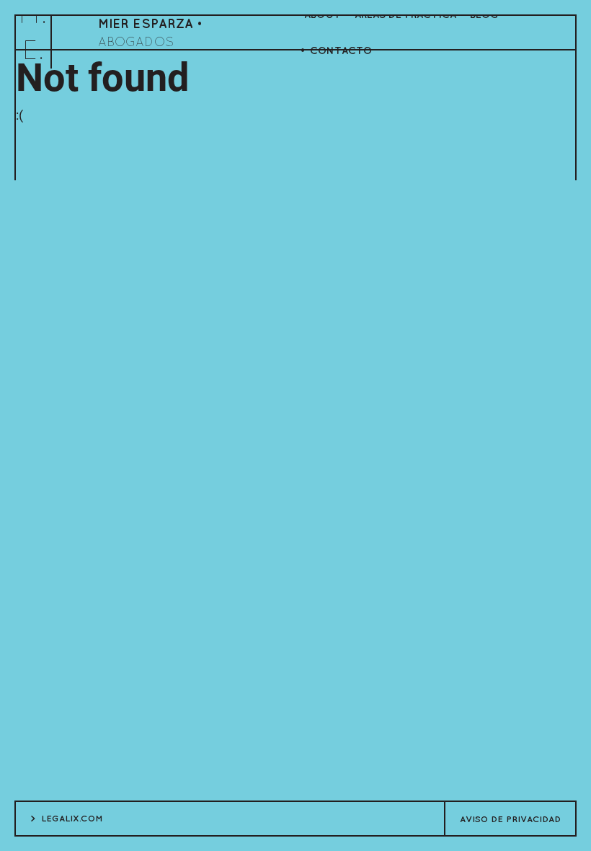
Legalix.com (72, 818)
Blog (484, 14)
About (322, 14)
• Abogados (150, 32)
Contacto (341, 50)
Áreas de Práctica (405, 14)
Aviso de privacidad (510, 818)
